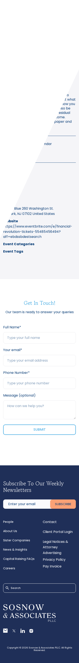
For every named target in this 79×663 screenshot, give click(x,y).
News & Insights (15, 549)
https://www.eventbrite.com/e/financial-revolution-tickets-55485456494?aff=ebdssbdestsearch (37, 231)
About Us (10, 531)
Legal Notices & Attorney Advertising (55, 547)
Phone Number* (16, 372)
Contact (50, 521)
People (8, 522)
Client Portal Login (58, 531)
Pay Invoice (52, 566)
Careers (9, 568)
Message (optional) (19, 395)
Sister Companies (16, 540)
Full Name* (12, 327)
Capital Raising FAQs (19, 559)
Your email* (12, 349)
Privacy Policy (54, 559)
